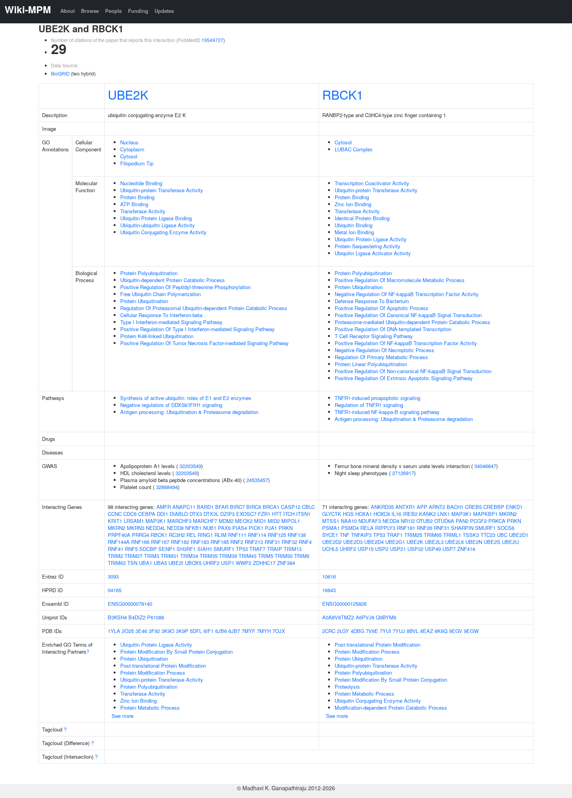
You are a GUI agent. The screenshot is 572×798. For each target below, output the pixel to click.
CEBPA (146, 513)
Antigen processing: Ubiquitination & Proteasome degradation (189, 412)
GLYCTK (331, 513)
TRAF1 (395, 534)
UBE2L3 (434, 541)
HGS (348, 513)
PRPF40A (119, 534)
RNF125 (277, 534)
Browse (90, 10)
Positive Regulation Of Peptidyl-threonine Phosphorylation (185, 287)
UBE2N (473, 541)
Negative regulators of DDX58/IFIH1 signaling (171, 405)
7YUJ (399, 631)
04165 (114, 590)
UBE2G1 (395, 541)
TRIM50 (284, 555)
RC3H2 (177, 534)
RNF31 (272, 541)
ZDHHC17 (264, 562)
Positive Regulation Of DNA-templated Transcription (393, 329)
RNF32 (289, 541)
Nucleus (129, 142)
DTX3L (211, 513)
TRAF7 (257, 548)
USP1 (227, 562)
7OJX (278, 631)
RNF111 (237, 534)
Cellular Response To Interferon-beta (161, 315)
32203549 (190, 466)
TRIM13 (293, 548)
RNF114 (257, 534)
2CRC (328, 631)
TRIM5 (265, 555)
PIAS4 (239, 527)
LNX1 (443, 513)
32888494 (167, 487)
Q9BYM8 (386, 617)
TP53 (242, 548)
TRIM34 (189, 555)
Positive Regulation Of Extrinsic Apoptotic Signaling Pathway (404, 378)
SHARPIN (462, 527)
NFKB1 (193, 527)
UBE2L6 (454, 541)
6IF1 (209, 631)
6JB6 (221, 631)
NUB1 (209, 527)
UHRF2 (211, 562)
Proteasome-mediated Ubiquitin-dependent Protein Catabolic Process (412, 322)
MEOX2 (244, 520)
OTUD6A (444, 520)
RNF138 (297, 534)
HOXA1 (363, 513)
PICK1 (256, 527)
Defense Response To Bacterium (372, 301)
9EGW (471, 631)
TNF (344, 534)
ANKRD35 (382, 506)
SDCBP (148, 548)
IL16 (396, 513)
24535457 (257, 480)
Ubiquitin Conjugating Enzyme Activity (163, 232)
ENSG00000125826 (344, 603)
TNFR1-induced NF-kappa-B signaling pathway (387, 412)
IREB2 (410, 513)
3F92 (154, 631)
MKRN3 (135, 527)
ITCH (289, 513)
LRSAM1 (134, 520)
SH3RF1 (186, 548)
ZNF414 (466, 548)
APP (422, 506)
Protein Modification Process (152, 672)
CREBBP (493, 506)
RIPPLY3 (385, 527)
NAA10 (349, 520)
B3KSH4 (117, 617)
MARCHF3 (179, 520)
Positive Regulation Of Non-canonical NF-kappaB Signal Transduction (413, 371)
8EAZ (426, 631)
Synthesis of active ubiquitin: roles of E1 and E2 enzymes (185, 398)
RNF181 (406, 527)
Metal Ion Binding (354, 232)
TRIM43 (247, 555)
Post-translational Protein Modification (163, 665)
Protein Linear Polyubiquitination (371, 364)
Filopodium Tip (136, 163)
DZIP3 (227, 513)
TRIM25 (413, 534)
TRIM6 (301, 555)
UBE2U (510, 541)
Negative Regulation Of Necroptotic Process (384, 350)
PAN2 (462, 520)
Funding (138, 10)
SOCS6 (505, 527)
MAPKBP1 (485, 513)
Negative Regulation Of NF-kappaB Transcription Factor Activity (407, 294)
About (67, 10)
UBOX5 (193, 562)
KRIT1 (115, 520)
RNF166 (140, 541)
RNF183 (200, 541)
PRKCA (496, 520)
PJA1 (271, 527)
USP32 (415, 548)
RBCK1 (342, 94)
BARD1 (205, 506)
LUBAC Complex (354, 149)
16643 (329, 590)
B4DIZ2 (137, 617)
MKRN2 (116, 527)
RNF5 (131, 548)
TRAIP (274, 548)
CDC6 (130, 513)
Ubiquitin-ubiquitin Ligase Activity (157, 225)
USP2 (381, 548)
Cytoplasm (132, 149)
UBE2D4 (374, 541)
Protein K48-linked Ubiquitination (156, 336)
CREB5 (473, 506)
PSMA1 (331, 527)
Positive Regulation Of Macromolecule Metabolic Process (400, 280)
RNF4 (305, 541)
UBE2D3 (353, 541)
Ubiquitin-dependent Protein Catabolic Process (172, 280)
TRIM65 (433, 534)
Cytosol (128, 156)
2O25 (128, 631)
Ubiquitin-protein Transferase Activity (161, 190)
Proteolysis (347, 686)
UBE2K (128, 94)
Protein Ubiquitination (144, 301)
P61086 (155, 617)
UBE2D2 (332, 541)
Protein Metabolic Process (150, 707)
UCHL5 (330, 548)
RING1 (205, 534)
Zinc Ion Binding (353, 204)
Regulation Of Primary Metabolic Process (381, 357)
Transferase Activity (142, 211)
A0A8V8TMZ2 (338, 617)
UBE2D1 (518, 534)
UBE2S (492, 541)
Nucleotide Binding (141, 183)
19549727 (212, 40)
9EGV (455, 631)
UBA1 (145, 562)
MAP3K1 (156, 520)
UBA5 (160, 562)
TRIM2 (115, 555)
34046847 (485, 466)
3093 (113, 576)
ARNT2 (437, 506)
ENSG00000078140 (130, 603)
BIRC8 (253, 506)
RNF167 (160, 541)
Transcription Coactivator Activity (372, 183)
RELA (367, 527)
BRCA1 (271, 506)
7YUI (385, 631)
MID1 (260, 520)
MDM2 (226, 520)
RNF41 (115, 548)
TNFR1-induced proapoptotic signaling (377, 398)
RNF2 (236, 541)
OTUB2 (424, 520)
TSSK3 (471, 534)
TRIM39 (228, 555)
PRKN (286, 527)
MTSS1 (330, 520)
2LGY (343, 631)
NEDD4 (391, 520)
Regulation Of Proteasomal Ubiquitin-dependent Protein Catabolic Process (203, 308)
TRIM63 (117, 562)
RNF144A (119, 541)
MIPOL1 (290, 520)
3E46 (141, 631)
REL (191, 534)
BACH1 (455, 506)
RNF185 (220, 541)
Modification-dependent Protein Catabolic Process (391, 707)
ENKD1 (514, 506)
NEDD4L (155, 527)
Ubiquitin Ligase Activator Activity (373, 253)
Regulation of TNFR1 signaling (369, 405)
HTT (277, 513)
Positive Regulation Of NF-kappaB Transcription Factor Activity (406, 343)
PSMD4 (350, 527)
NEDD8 (175, 527)
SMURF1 (224, 548)
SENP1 (166, 548)
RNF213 (254, 541)
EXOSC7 (246, 513)
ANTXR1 (405, 506)
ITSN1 (303, 513)
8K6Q (441, 631)
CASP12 (290, 506)
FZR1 (264, 513)
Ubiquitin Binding (353, 225)
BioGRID (60, 73)
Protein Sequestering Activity (367, 246)
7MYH (264, 631)
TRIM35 (209, 555)
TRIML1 (452, 534)
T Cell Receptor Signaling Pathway (374, 336)
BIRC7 (237, 506)
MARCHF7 (205, 520)
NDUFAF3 (369, 520)
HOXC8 (382, 513)
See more (122, 715)
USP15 (366, 548)
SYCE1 (330, 534)
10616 (329, 576)
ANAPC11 (183, 506)
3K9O (167, 631)
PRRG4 (140, 534)
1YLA (114, 631)
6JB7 (234, 631)
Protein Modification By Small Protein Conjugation (176, 651)
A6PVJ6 (365, 617)
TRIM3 (151, 555)
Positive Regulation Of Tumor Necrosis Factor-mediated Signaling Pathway (204, 343)
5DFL (196, 631)
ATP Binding (134, 204)
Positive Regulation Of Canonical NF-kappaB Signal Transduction (408, 315)
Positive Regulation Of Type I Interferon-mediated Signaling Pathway (197, 329)
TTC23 (488, 534)
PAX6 (224, 527)
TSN (132, 562)
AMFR (163, 506)
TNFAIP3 (361, 534)
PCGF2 (478, 520)
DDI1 (162, 513)
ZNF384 (286, 562)
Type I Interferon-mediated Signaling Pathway (171, 322)
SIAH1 (204, 548)
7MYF (248, 631)
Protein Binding (137, 197)
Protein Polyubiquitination (148, 273)
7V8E (372, 631)
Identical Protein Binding (362, 218)
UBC (502, 534)
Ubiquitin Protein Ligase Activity (371, 239)
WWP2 (243, 562)
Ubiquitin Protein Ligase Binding (156, 218)
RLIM (220, 534)
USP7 (449, 548)
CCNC (115, 513)
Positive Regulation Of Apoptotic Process (381, 308)
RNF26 (424, 527)
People (113, 10)
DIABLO (179, 513)
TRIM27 (133, 555)
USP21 (398, 548)
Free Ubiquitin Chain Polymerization (160, 294)
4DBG (357, 631)
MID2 (274, 520)
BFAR (221, 506)
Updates (164, 10)
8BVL (413, 631)
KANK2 (427, 513)
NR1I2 (408, 520)
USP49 (433, 548)
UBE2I (175, 562)
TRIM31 (170, 555)
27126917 (403, 473)
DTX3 (195, 513)
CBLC (308, 506)
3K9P (182, 631)
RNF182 (180, 541)
